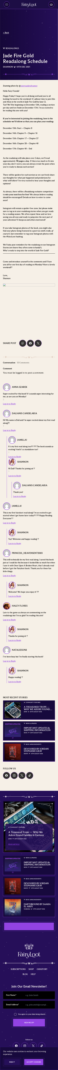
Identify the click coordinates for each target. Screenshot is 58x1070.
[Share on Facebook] (30, 343)
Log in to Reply (9, 403)
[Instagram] (14, 775)
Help (33, 974)
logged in (20, 372)
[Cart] (51, 4)
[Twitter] (21, 775)
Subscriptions (18, 969)
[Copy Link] (22, 343)
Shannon (8, 66)
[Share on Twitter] (38, 343)
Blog (25, 974)
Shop (31, 969)
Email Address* (12, 1004)
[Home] (29, 5)
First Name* (11, 995)
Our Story (42, 969)
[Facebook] (6, 775)
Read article (13, 844)
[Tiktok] (29, 775)
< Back (6, 32)
